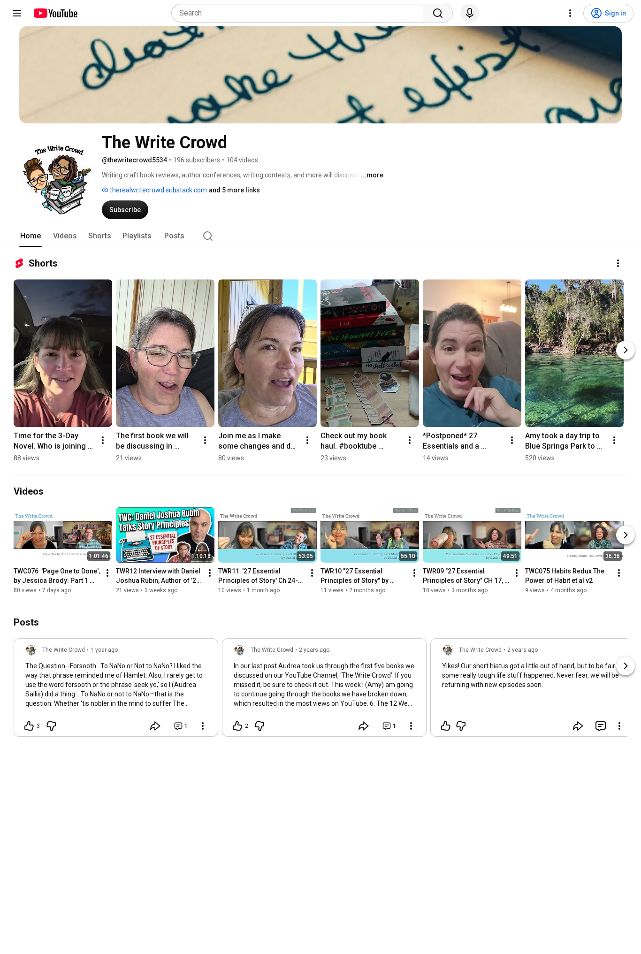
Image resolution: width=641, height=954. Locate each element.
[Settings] (570, 13)
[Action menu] (202, 726)
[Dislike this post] (51, 725)
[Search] (438, 13)
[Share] (155, 726)
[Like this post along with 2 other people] (237, 725)
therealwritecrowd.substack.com (157, 190)
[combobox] (300, 13)
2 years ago (314, 650)
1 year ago (104, 650)
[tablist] (320, 236)
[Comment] (600, 726)
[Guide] (17, 13)
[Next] (625, 350)
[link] (115, 690)
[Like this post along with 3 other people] (29, 725)
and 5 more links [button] (234, 190)
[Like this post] (445, 725)
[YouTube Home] (55, 13)
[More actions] (618, 263)
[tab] (30, 236)
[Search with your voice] (469, 13)
